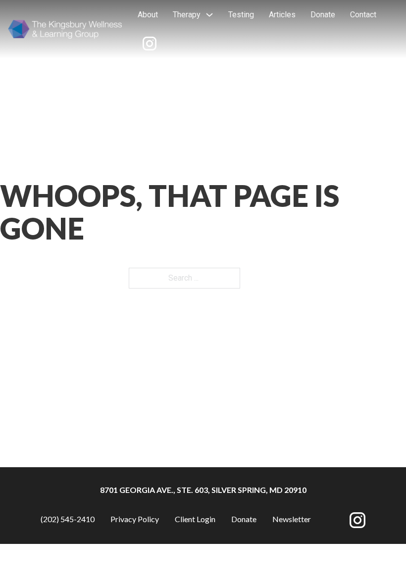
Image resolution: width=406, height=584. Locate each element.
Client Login (195, 519)
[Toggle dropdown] (209, 15)
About (148, 14)
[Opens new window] (149, 43)
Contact (363, 14)
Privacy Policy (134, 519)
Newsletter (291, 519)
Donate (322, 14)
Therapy (187, 14)
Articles (282, 14)
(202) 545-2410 (68, 519)
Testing (241, 14)
